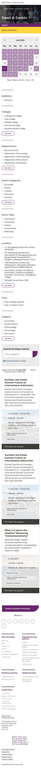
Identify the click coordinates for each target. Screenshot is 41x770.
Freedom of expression (30, 650)
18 (26, 63)
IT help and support (9, 709)
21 (5, 68)
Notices (25, 642)
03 (20, 51)
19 (31, 63)
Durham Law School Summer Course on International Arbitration (19, 382)
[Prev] (4, 40)
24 (20, 68)
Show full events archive (15, 361)
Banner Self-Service (9, 696)
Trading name (7, 754)
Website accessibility (29, 655)
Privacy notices (7, 759)
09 (15, 57)
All (33, 80)
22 (10, 68)
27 (36, 68)
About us (18, 615)
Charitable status (8, 749)
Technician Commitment (6, 702)
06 (36, 51)
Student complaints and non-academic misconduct (30, 659)
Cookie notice (7, 757)
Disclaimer (6, 752)
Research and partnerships (27, 680)
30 (5, 51)
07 (5, 57)
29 (10, 74)
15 (10, 63)
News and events (16, 9)
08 (10, 57)
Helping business (8, 676)
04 (26, 51)
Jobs (3, 643)
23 (15, 68)
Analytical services (8, 679)
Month (21, 80)
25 (26, 68)
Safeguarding (26, 664)
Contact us (5, 646)
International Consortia (30, 676)
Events (26, 9)
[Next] (36, 40)
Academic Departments (10, 654)
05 (31, 51)
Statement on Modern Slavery (30, 646)
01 (10, 51)
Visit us (4, 649)
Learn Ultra (6, 693)
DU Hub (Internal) (8, 706)
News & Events (14, 17)
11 (26, 57)
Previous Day (10, 372)
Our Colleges (6, 651)
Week (14, 80)
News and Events (9, 30)
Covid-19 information (29, 652)
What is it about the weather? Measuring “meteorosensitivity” (16, 533)
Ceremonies (6, 657)
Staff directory (7, 699)
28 (5, 74)
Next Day (21, 372)
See (8, 133)
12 (31, 57)
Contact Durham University (18, 608)
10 (20, 57)
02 (15, 51)
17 (20, 63)
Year (28, 80)
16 (15, 63)
